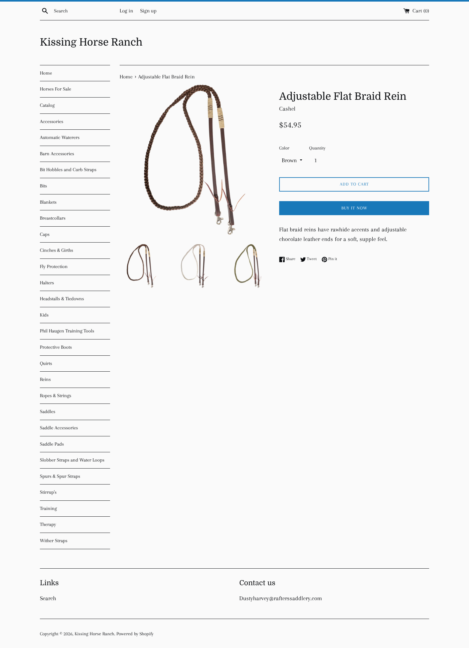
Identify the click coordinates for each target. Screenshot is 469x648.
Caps (44, 234)
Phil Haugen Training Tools (67, 331)
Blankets (48, 202)
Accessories (51, 121)
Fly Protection (54, 266)
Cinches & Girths (56, 250)
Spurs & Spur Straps (60, 476)
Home (46, 73)
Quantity (317, 147)
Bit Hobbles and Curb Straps (68, 169)
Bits (43, 186)
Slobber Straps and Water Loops (72, 460)
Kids (44, 315)
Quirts (46, 363)
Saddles (47, 411)
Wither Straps (53, 540)
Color (284, 147)
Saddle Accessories (59, 428)
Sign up (148, 11)
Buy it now (354, 208)
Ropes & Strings (55, 395)
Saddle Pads (52, 444)
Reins (45, 379)
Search (48, 598)
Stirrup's (48, 492)
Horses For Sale (55, 89)
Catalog (47, 105)
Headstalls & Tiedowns (62, 299)
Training (48, 508)
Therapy (48, 524)
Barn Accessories (57, 154)
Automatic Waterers (59, 137)
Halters (47, 283)
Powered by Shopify (134, 633)
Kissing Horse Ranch (91, 42)
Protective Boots (56, 347)
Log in (126, 11)
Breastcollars (52, 218)
